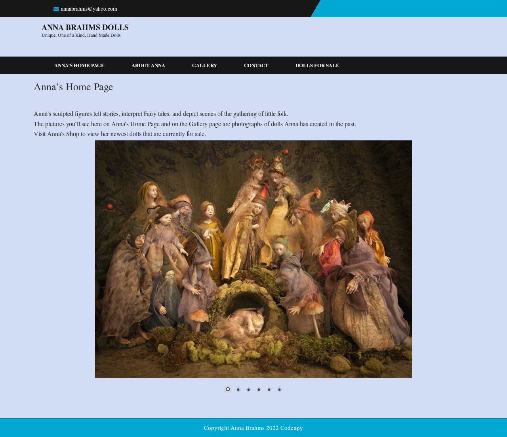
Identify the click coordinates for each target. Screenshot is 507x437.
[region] (253, 271)
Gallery (204, 65)
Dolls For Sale (317, 65)
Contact (256, 65)
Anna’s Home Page (79, 65)
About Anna (148, 65)
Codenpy (291, 427)
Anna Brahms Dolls (85, 27)
